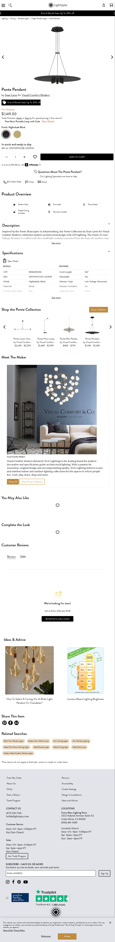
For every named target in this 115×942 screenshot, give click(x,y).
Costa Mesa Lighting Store (74, 812)
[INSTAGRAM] (7, 882)
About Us (11, 783)
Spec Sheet (13, 261)
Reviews (65, 778)
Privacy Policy (19, 930)
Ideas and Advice (70, 800)
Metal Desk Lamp (79, 747)
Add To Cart (77, 157)
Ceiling (12, 18)
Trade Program (13, 800)
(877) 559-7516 (13, 813)
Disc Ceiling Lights (60, 741)
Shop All (13, 482)
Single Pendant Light (39, 18)
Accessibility (67, 783)
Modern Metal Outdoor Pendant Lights (18, 753)
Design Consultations (72, 795)
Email (44, 182)
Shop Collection (98, 309)
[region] (57, 930)
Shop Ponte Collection (32, 482)
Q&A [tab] (23, 557)
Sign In (28, 118)
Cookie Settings (69, 789)
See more (56, 243)
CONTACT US (13, 808)
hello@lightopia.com (17, 816)
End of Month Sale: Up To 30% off (20, 13)
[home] (57, 7)
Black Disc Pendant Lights (14, 741)
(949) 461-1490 (69, 822)
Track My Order (14, 778)
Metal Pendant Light (41, 747)
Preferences (46, 936)
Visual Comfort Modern (36, 95)
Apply (19, 118)
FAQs (9, 789)
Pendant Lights (23, 18)
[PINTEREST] (19, 882)
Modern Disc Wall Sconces (38, 741)
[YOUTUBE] (26, 882)
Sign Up (104, 873)
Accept (67, 936)
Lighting (4, 18)
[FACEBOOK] (13, 882)
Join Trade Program (17, 856)
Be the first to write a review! (57, 618)
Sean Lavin (11, 95)
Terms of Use (8, 930)
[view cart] (111, 5)
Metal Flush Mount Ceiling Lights (16, 747)
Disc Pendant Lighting (81, 741)
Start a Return (13, 795)
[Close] (110, 922)
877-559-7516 (14, 182)
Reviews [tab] (11, 557)
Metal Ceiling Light (60, 747)
